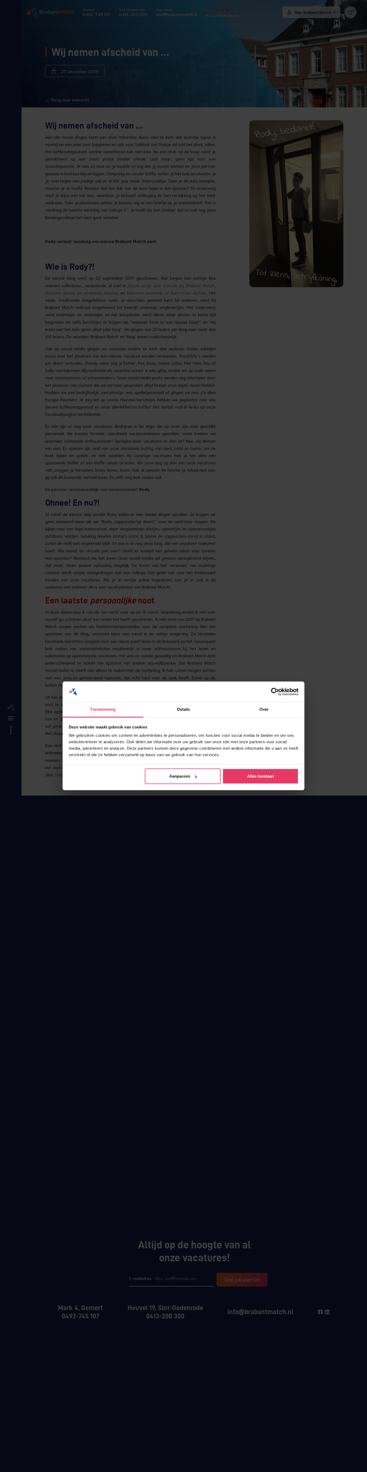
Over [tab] (264, 709)
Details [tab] (183, 709)
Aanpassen (179, 776)
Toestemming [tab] (103, 709)
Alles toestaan (260, 776)
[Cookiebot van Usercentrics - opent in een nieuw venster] (274, 692)
